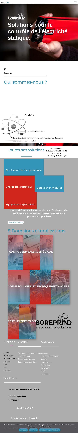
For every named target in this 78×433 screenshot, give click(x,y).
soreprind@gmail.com (17, 396)
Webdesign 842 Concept (56, 156)
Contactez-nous (15, 222)
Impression (27, 321)
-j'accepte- (23, 430)
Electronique (40, 286)
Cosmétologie (19, 286)
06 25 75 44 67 (24, 408)
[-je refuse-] (75, 428)
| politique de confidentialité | (49, 430)
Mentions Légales (56, 148)
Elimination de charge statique (24, 170)
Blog (5, 364)
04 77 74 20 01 (14, 400)
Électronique (45, 365)
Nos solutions (9, 356)
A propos (7, 361)
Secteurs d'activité (11, 359)
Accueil (6, 353)
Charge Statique (24, 356)
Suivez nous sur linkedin (24, 418)
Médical (46, 251)
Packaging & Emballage (50, 356)
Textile (13, 321)
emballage (31, 251)
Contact (7, 370)
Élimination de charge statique (29, 353)
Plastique (15, 251)
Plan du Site (56, 153)
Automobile (60, 286)
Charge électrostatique (19, 186)
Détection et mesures (49, 187)
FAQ (5, 367)
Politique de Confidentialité (56, 151)
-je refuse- (33, 430)
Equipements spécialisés (20, 204)
